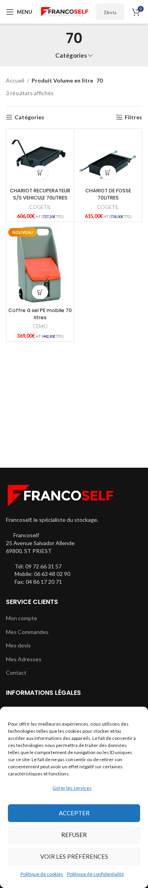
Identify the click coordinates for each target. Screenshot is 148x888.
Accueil (15, 80)
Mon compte (21, 618)
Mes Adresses (23, 659)
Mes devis (18, 645)
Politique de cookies (42, 874)
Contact (16, 672)
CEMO (40, 326)
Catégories (71, 55)
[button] (40, 172)
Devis (110, 12)
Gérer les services (72, 788)
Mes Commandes (27, 631)
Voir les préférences (74, 856)
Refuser (74, 834)
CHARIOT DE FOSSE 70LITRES (108, 194)
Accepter (74, 813)
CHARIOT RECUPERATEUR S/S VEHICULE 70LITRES (40, 194)
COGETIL (40, 207)
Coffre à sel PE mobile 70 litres (40, 314)
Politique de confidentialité (95, 874)
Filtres (133, 117)
